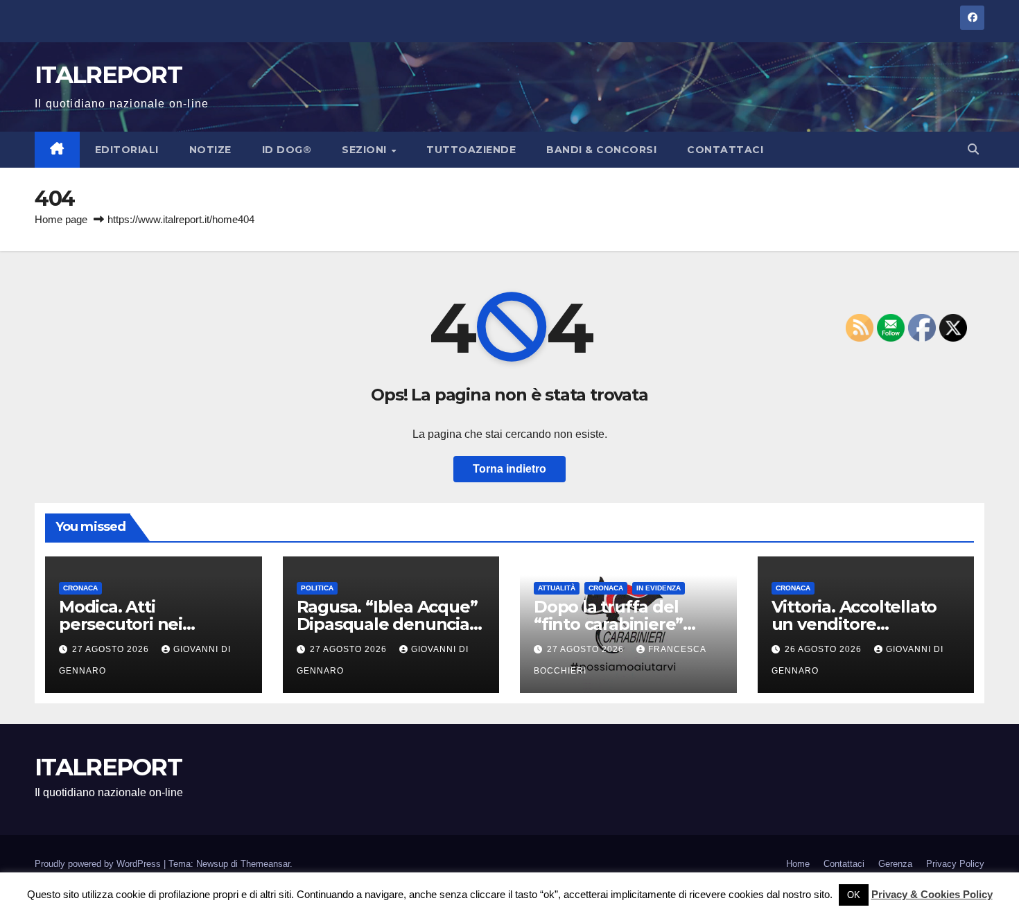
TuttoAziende (471, 149)
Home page (61, 219)
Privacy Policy (955, 864)
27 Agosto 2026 (112, 649)
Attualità (556, 588)
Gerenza (895, 864)
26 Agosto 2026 (824, 649)
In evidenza (658, 588)
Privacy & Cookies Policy (932, 894)
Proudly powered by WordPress (99, 864)
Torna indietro (509, 469)
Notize (210, 149)
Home (798, 864)
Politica (317, 588)
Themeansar (265, 864)
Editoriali (127, 149)
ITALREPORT (108, 74)
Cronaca (80, 588)
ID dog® (287, 149)
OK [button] (853, 895)
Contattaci (725, 149)
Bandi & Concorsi (601, 149)
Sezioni (366, 149)
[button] (973, 149)
